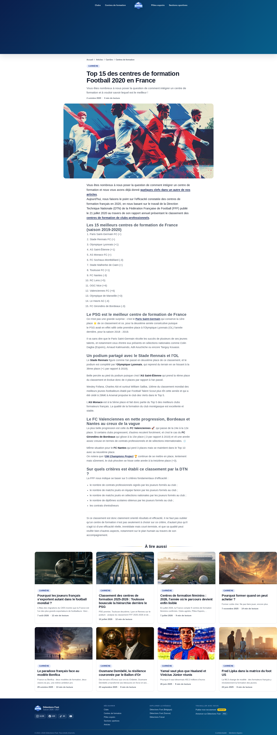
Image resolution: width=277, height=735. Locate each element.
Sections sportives (178, 5)
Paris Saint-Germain (147, 319)
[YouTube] (71, 716)
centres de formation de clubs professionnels (118, 217)
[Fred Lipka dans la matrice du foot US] (248, 643)
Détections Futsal (157, 717)
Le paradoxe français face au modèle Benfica (58, 673)
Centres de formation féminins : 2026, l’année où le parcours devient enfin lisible (186, 599)
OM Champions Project (119, 456)
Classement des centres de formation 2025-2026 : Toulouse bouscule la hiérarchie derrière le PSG (123, 601)
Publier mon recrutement (210, 710)
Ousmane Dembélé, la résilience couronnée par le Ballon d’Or (122, 673)
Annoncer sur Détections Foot (211, 714)
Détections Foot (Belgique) (161, 710)
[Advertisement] (138, 31)
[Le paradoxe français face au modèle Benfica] (63, 643)
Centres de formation (115, 5)
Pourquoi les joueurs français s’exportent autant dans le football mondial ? (62, 599)
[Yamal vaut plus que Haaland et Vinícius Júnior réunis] (186, 643)
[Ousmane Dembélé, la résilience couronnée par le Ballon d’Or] (125, 643)
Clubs (98, 5)
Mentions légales (235, 733)
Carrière (93, 66)
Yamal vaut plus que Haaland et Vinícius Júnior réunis (183, 673)
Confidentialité (221, 733)
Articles (107, 724)
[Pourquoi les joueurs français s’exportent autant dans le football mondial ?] (63, 568)
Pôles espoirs (158, 5)
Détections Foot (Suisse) (160, 713)
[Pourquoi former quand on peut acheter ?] (248, 568)
